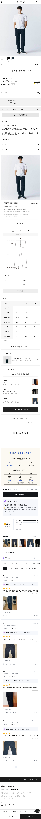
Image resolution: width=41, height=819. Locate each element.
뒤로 (1, 2)
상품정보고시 (6, 139)
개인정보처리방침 (15, 789)
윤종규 (25, 793)
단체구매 (5, 812)
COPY (12, 84)
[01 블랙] (8, 58)
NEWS (3, 779)
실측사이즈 (37, 64)
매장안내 (15, 812)
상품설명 (4, 122)
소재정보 (4, 144)
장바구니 (39, 1)
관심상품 (39, 5)
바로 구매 (30, 816)
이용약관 (8, 789)
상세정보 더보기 (20, 223)
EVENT (8, 779)
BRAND (26, 812)
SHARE (36, 2)
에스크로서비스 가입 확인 (20, 796)
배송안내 (38, 109)
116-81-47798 (10, 795)
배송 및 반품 (5, 149)
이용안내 (3, 789)
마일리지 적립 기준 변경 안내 (31, 779)
